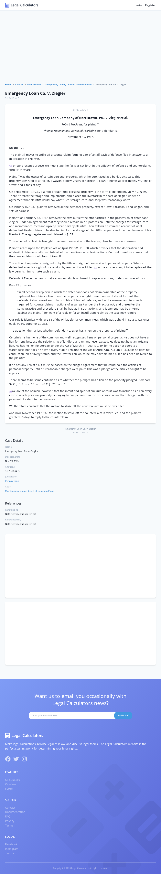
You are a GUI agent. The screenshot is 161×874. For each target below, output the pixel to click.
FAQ (7, 816)
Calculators (12, 780)
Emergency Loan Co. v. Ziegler (35, 93)
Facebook (11, 844)
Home (8, 84)
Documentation (15, 812)
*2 (10, 166)
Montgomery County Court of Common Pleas (68, 84)
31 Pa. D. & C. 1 (13, 98)
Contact (10, 807)
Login (138, 5)
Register (150, 5)
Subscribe (123, 715)
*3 (95, 267)
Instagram (11, 849)
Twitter (9, 853)
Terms (9, 825)
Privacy (9, 821)
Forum (9, 788)
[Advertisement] (80, 53)
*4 (10, 391)
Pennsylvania (34, 84)
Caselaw (19, 84)
